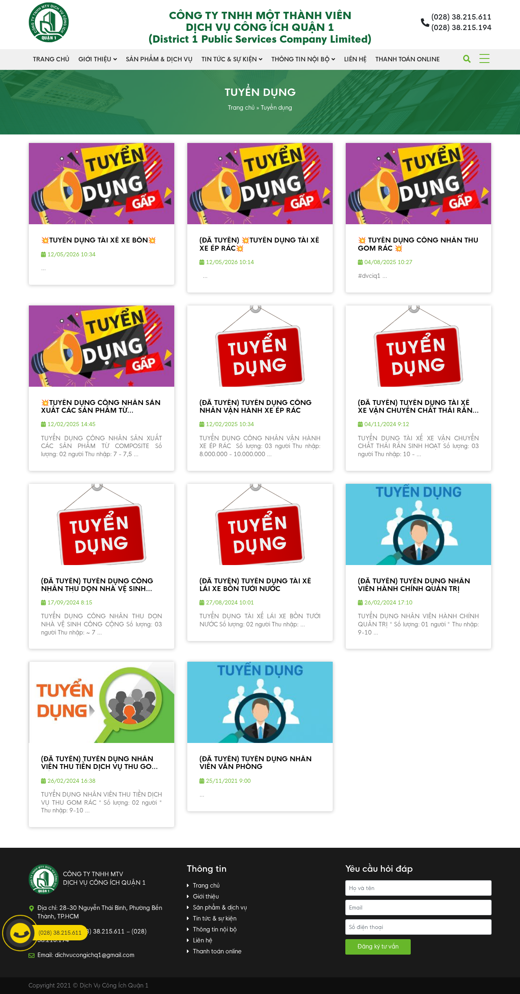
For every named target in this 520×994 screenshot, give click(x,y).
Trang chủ (51, 59)
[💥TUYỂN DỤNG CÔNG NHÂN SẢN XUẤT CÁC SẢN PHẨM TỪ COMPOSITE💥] (101, 346)
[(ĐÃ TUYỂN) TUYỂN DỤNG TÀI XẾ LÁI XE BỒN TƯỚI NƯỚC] (260, 524)
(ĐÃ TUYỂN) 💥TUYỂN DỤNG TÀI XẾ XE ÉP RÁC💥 (259, 244)
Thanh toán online (407, 59)
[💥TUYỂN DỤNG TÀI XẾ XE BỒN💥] (101, 183)
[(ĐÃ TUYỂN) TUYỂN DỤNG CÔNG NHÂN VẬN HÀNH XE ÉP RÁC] (260, 346)
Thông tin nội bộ (300, 59)
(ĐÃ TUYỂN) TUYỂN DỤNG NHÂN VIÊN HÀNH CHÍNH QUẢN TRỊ (414, 585)
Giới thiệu (94, 59)
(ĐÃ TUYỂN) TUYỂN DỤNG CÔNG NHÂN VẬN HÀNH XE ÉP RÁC (255, 406)
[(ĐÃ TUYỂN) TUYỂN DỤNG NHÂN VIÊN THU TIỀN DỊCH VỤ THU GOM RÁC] (101, 702)
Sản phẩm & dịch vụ (159, 59)
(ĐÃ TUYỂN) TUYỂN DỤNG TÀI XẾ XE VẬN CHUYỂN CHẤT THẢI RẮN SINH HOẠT (415, 410)
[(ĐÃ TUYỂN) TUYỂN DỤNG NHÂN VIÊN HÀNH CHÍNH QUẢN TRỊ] (418, 524)
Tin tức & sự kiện (229, 59)
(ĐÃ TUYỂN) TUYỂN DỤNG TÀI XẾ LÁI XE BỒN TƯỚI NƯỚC (255, 585)
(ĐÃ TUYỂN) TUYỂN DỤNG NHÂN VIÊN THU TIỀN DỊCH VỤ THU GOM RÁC (99, 767)
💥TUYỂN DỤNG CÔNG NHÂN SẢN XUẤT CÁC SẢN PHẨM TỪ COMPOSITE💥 (100, 410)
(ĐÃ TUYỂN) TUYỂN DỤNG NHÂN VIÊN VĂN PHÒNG (255, 763)
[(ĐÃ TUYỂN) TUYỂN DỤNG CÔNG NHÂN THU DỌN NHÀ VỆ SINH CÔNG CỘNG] (101, 524)
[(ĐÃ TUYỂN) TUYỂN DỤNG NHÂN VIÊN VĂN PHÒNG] (260, 702)
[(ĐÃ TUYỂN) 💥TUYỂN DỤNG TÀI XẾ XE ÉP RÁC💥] (260, 183)
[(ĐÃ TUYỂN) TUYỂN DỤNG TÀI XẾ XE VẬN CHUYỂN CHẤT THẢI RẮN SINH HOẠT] (418, 346)
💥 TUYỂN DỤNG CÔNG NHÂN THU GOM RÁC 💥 (418, 244)
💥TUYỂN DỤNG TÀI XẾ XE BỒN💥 (98, 240)
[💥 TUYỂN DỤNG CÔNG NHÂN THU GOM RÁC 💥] (418, 183)
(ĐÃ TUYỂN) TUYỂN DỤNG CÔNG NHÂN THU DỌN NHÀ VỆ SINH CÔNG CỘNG (97, 589)
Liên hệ (355, 59)
